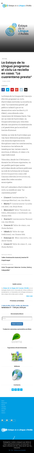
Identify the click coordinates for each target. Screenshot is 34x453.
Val (9, 450)
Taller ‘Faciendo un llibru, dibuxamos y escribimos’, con (16, 213)
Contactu (3, 412)
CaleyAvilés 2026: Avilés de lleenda (14, 306)
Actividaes (3, 408)
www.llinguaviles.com (12, 174)
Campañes (3, 406)
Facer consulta (17, 324)
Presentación (4, 402)
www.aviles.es (23, 176)
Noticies (4, 58)
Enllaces (3, 410)
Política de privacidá (20, 450)
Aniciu (2, 400)
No (12, 450)
